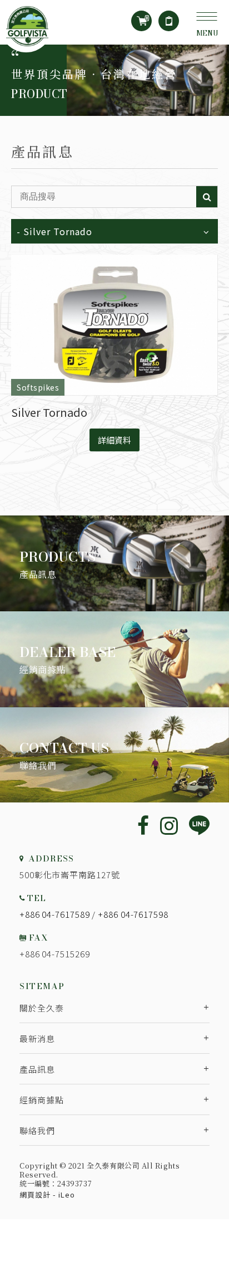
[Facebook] (143, 825)
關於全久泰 (41, 1008)
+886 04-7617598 (133, 914)
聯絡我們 (37, 1130)
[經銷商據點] (114, 659)
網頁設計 (35, 1194)
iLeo (66, 1194)
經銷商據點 (41, 1100)
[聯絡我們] (114, 755)
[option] (114, 80)
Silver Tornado (49, 412)
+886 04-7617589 (54, 914)
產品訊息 (37, 1069)
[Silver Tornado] (114, 325)
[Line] (199, 826)
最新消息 (37, 1038)
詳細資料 (114, 440)
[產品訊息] (114, 563)
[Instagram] (169, 825)
